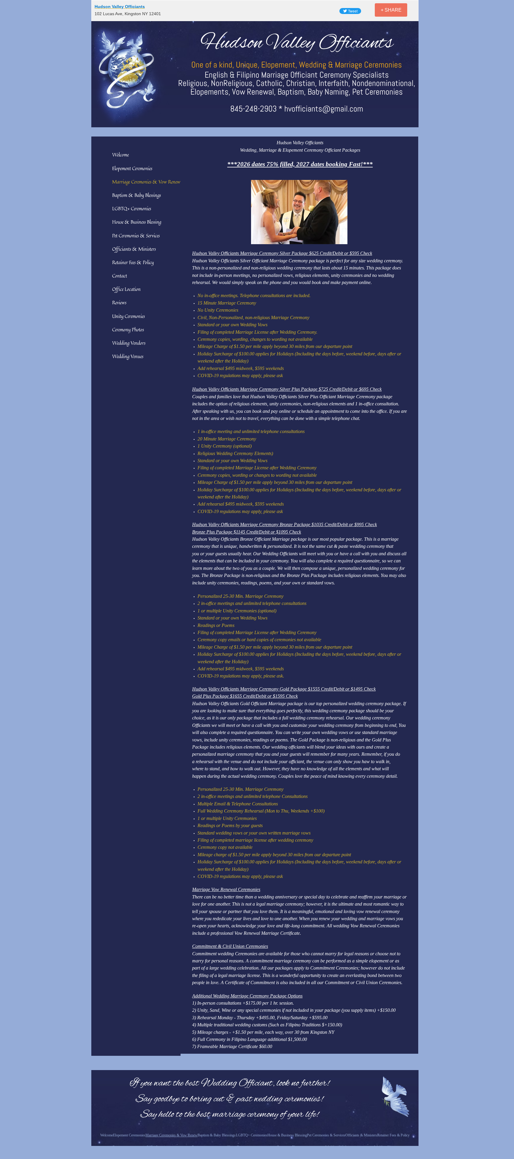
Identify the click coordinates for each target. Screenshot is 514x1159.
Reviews (119, 302)
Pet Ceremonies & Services (136, 235)
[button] (299, 212)
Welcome (120, 154)
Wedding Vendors (128, 342)
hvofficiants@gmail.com (323, 108)
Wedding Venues (127, 356)
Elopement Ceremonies (132, 168)
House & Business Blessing (136, 221)
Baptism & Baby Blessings (136, 195)
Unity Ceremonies (128, 316)
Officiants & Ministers (134, 248)
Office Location (126, 289)
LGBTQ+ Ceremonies (131, 208)
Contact (119, 275)
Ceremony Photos (128, 329)
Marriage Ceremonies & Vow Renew (146, 181)
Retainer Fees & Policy (133, 262)
